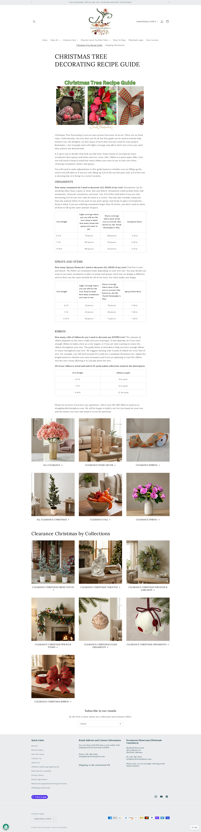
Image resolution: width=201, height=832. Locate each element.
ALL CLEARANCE (51, 465)
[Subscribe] (120, 724)
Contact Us (36, 758)
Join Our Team (37, 754)
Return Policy (37, 750)
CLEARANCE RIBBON (146, 465)
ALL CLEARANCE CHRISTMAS (52, 519)
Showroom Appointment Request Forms (49, 784)
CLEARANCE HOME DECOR (99, 465)
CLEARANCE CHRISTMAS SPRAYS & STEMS (53, 645)
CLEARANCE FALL (99, 519)
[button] (34, 21)
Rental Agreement (39, 779)
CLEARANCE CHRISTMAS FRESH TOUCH (53, 587)
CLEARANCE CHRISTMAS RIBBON (51, 701)
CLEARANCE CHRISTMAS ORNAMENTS (147, 644)
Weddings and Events (40, 788)
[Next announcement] (169, 2)
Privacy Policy (37, 775)
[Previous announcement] (32, 2)
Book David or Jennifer (41, 771)
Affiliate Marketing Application (45, 767)
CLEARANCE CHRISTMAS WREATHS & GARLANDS (148, 588)
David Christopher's (44, 827)
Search (34, 746)
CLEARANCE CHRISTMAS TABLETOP (99, 587)
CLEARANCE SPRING (146, 519)
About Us (35, 763)
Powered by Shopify (60, 827)
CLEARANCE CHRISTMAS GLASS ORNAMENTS (100, 645)
